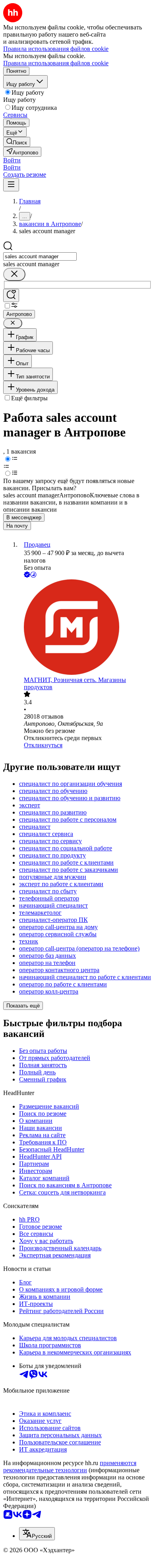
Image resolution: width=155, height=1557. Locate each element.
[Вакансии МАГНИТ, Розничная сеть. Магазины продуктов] (85, 627)
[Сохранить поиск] (11, 295)
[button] (12, 160)
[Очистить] (14, 274)
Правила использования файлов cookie (55, 63)
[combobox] (40, 256)
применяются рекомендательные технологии (69, 1466)
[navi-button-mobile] (11, 184)
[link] (16, 142)
